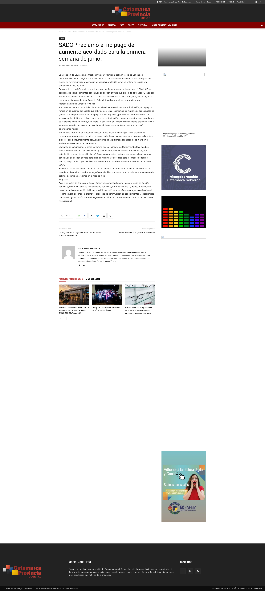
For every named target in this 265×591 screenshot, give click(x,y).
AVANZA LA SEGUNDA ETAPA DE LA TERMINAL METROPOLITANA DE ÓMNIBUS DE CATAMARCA (74, 310)
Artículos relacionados (71, 278)
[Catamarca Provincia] (132, 13)
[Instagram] (256, 2)
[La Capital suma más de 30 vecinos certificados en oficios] (107, 295)
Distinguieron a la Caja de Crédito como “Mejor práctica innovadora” (80, 234)
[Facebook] (251, 2)
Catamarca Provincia (70, 66)
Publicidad (241, 2)
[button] (261, 25)
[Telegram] (97, 215)
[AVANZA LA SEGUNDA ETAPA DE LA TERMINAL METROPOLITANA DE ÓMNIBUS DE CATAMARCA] (74, 295)
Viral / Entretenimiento (164, 25)
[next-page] (65, 318)
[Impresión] (110, 215)
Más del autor (93, 278)
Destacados (98, 25)
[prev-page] (60, 318)
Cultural (143, 25)
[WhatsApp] (78, 215)
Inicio (61, 32)
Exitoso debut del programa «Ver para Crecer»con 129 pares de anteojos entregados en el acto (138, 310)
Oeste (131, 25)
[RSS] (260, 2)
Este (122, 25)
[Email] (104, 215)
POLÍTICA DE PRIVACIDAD (225, 2)
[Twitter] (91, 215)
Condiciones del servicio (205, 2)
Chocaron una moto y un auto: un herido (136, 232)
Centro (112, 25)
